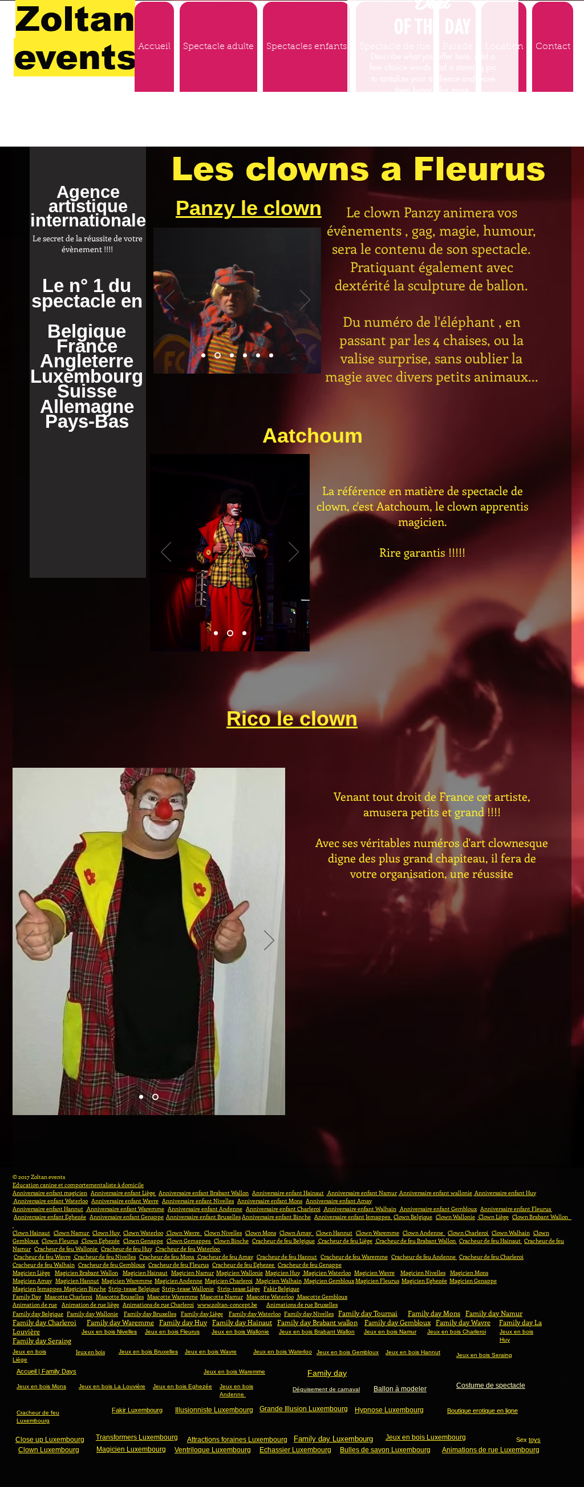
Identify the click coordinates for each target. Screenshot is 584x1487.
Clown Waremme (377, 1233)
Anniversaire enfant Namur (361, 1193)
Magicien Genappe (473, 1281)
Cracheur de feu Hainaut (490, 1241)
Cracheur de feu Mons (167, 1257)
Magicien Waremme (127, 1281)
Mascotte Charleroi (68, 1296)
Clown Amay (296, 1233)
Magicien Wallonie (239, 1273)
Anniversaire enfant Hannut (48, 1209)
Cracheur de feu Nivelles (104, 1257)
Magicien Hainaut (145, 1273)
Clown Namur (72, 1233)
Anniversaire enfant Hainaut (288, 1193)
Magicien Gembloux (328, 1281)
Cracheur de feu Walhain (44, 1265)
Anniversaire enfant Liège (123, 1193)
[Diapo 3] (231, 355)
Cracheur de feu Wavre (42, 1257)
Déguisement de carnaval (326, 1389)
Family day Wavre (463, 1322)
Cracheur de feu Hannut (287, 1257)
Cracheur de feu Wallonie (66, 1249)
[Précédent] (169, 300)
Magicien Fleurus (377, 1281)
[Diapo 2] (216, 355)
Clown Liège (493, 1217)
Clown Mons (260, 1233)
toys (535, 1439)
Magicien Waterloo (326, 1273)
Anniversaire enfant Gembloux (438, 1209)
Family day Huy (183, 1322)
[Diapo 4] (245, 355)
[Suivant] (305, 300)
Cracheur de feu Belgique (283, 1241)
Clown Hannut (334, 1233)
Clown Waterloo (143, 1233)
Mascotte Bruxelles (120, 1296)
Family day (327, 1372)
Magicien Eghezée (424, 1281)
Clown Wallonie (455, 1217)
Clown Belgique (413, 1217)
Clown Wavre (183, 1233)
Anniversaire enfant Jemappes (353, 1217)
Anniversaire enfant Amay (339, 1201)
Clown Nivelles (223, 1233)
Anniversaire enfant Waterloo (50, 1201)
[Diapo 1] (203, 355)
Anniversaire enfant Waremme (125, 1209)
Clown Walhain (511, 1233)
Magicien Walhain (278, 1281)
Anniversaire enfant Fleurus (516, 1209)
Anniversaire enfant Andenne (205, 1209)
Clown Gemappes (189, 1241)
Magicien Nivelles (422, 1273)
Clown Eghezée (100, 1241)
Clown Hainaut (31, 1233)
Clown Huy (106, 1233)
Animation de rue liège (90, 1304)
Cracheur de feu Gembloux (111, 1265)
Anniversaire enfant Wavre (125, 1201)
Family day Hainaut (242, 1322)
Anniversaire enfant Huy (504, 1193)
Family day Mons (434, 1313)
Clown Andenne (424, 1233)
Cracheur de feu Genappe (310, 1265)
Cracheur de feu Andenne (424, 1257)
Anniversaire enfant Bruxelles (203, 1217)
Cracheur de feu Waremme (354, 1257)
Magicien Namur (192, 1273)
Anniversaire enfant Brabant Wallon (204, 1193)
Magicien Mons (469, 1273)
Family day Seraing (42, 1340)
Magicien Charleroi (229, 1281)
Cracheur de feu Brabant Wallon (416, 1241)
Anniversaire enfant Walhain (359, 1209)
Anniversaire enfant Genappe (127, 1217)
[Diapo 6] (271, 355)
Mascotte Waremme (172, 1296)
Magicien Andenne (178, 1281)
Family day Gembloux (397, 1322)
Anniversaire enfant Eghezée (50, 1217)
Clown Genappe (143, 1241)
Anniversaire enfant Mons (269, 1201)
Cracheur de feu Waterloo (188, 1249)
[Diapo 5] (258, 355)
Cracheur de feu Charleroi (491, 1257)
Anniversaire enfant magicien (50, 1193)
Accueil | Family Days (46, 1371)
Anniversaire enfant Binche (276, 1217)
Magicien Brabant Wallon (86, 1273)
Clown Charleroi (468, 1233)
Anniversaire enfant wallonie (435, 1193)
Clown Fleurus (60, 1241)
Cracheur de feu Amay (224, 1257)
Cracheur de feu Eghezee (243, 1265)
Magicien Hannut (77, 1281)
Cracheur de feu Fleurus (178, 1265)
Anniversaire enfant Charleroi (283, 1209)
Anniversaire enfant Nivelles (198, 1201)
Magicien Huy (282, 1273)
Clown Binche (231, 1241)
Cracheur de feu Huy (126, 1249)
